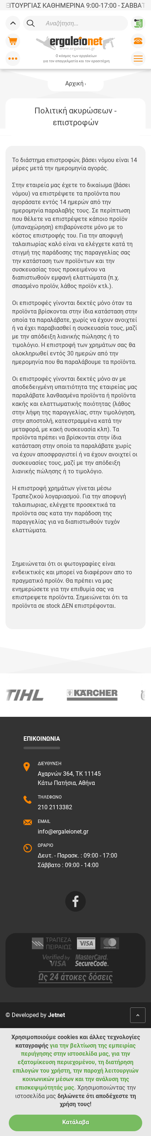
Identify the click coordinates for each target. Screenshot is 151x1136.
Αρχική (74, 83)
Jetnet (56, 1015)
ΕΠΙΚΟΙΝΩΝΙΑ (41, 738)
